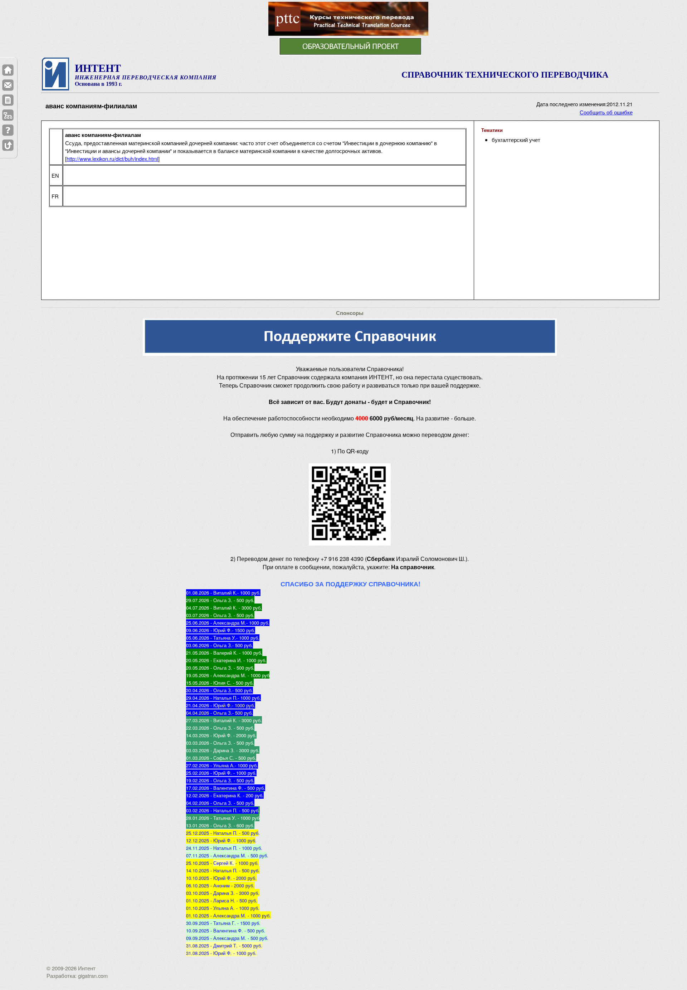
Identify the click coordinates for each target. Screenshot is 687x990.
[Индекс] (8, 115)
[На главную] (8, 70)
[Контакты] (8, 85)
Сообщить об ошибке (606, 112)
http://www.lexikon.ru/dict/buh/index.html (112, 158)
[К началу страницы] (8, 145)
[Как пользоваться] (8, 130)
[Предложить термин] (8, 100)
